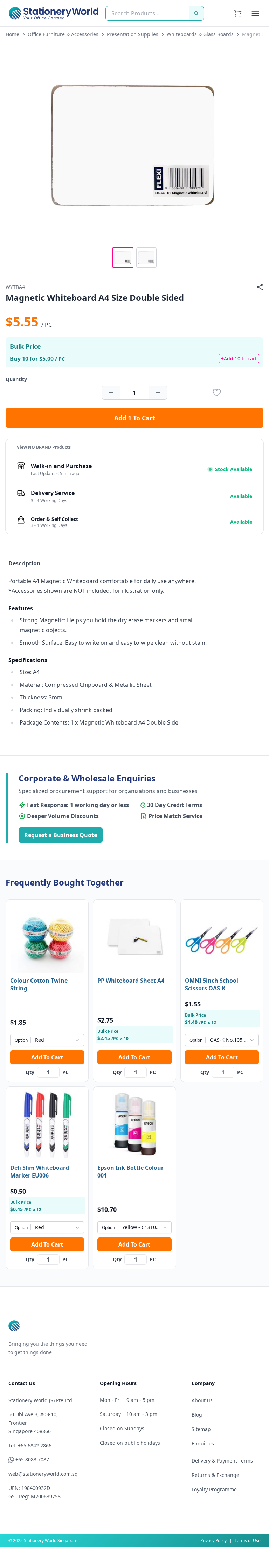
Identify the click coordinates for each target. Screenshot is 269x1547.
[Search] (196, 13)
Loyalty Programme (214, 1489)
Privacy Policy (213, 1540)
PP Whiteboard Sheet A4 (130, 980)
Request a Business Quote (60, 835)
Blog (197, 1414)
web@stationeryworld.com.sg (43, 1474)
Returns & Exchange (215, 1475)
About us (202, 1400)
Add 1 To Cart (134, 418)
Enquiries (203, 1443)
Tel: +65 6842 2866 (29, 1445)
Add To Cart (47, 1057)
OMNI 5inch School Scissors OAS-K (211, 984)
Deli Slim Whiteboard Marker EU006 (39, 1171)
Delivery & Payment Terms (222, 1460)
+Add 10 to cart (239, 358)
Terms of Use (248, 1540)
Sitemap (201, 1429)
